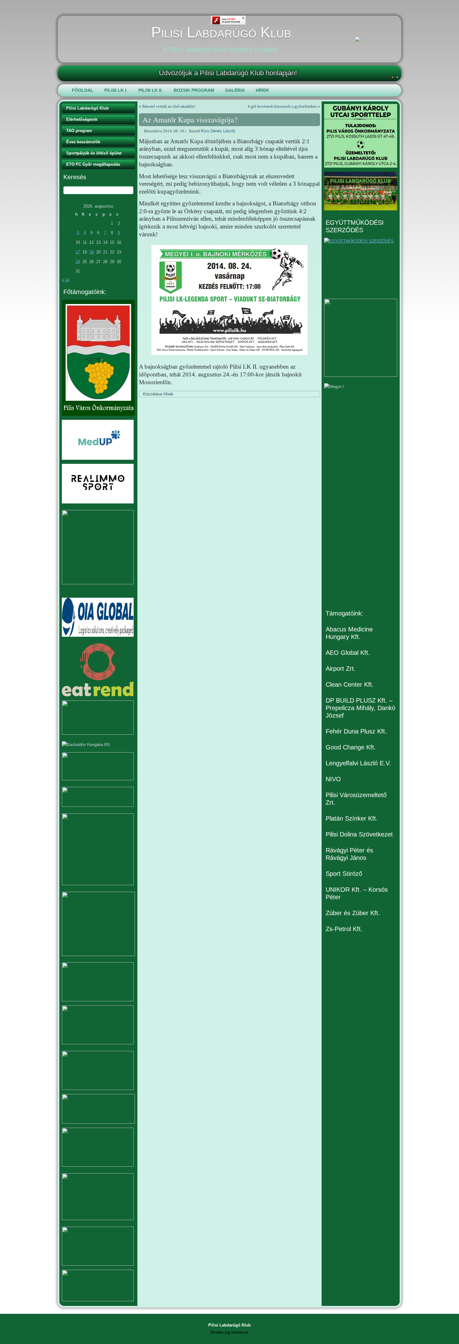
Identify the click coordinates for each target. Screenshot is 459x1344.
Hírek (262, 90)
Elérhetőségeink (81, 119)
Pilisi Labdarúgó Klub (221, 32)
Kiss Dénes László (218, 131)
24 (78, 261)
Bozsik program (194, 90)
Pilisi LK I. (115, 90)
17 (78, 252)
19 (91, 252)
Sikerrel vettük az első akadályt (168, 106)
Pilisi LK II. (150, 90)
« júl (65, 279)
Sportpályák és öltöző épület (93, 153)
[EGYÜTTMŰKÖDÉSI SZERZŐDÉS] (360, 266)
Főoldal (82, 90)
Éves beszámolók (83, 142)
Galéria (235, 90)
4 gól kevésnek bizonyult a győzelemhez (282, 106)
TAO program (79, 130)
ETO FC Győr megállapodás (93, 164)
